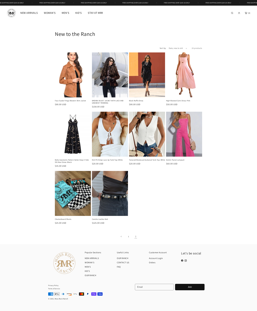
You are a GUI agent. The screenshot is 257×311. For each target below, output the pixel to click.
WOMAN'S (89, 262)
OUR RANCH (90, 275)
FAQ (119, 266)
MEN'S (88, 266)
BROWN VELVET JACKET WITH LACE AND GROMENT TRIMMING (108, 102)
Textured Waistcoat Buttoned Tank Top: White (147, 160)
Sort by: (163, 48)
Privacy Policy (53, 285)
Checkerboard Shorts (63, 219)
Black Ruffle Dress (136, 101)
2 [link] (135, 236)
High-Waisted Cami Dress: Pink (178, 101)
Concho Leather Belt (100, 219)
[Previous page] (121, 236)
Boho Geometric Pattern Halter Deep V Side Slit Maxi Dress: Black (72, 161)
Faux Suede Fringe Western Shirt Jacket (70, 101)
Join (190, 287)
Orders (152, 262)
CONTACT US (123, 262)
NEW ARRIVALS (29, 13)
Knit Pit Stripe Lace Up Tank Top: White (107, 160)
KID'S (78, 13)
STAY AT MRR (95, 13)
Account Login (156, 258)
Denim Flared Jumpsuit (175, 160)
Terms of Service (54, 289)
